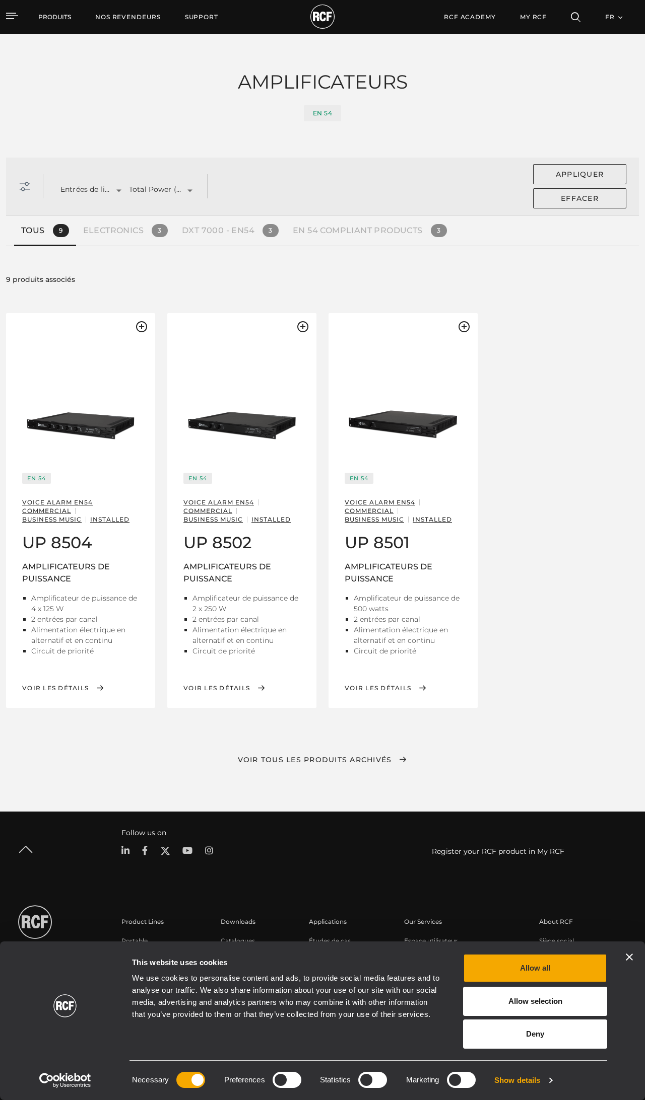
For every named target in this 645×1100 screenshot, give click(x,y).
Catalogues (238, 940)
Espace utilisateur (431, 940)
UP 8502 (217, 542)
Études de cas (330, 940)
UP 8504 (57, 542)
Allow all (535, 968)
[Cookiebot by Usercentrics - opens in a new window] (65, 1080)
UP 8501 (377, 542)
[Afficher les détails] (80, 390)
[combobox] (82, 190)
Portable (134, 940)
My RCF (533, 17)
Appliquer (580, 174)
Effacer (580, 198)
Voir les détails (55, 688)
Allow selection (535, 1001)
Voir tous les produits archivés (315, 759)
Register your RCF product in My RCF (498, 851)
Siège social (556, 940)
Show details (517, 1080)
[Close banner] (629, 957)
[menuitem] (128, 17)
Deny (535, 1034)
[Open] (119, 191)
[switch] (287, 1080)
